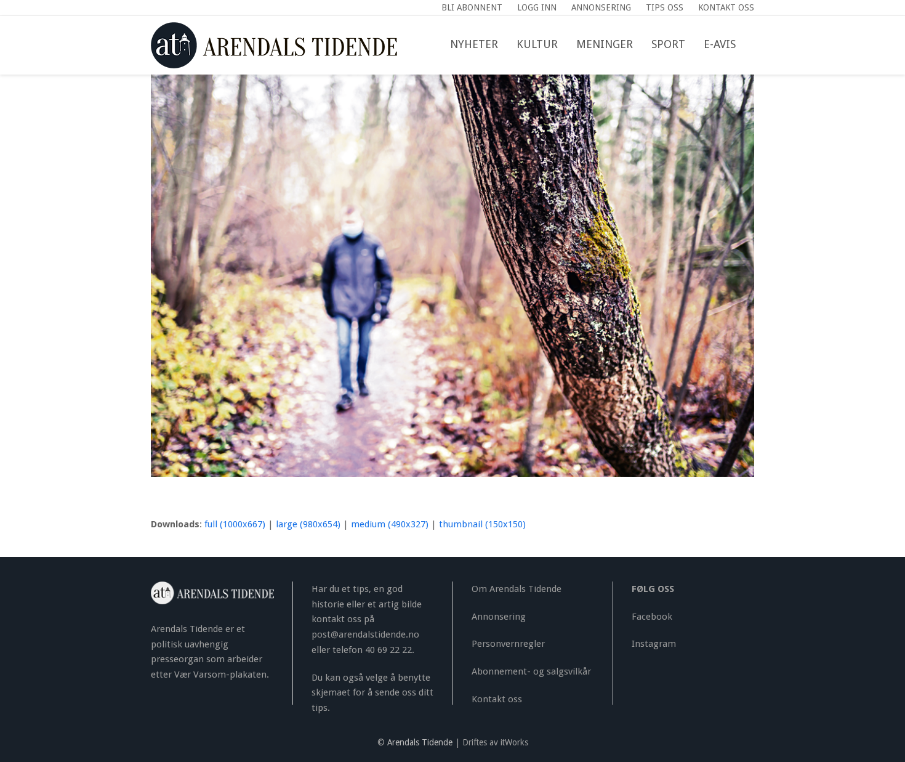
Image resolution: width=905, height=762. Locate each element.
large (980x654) (308, 524)
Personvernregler (508, 643)
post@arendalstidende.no (365, 634)
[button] (754, 45)
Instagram (654, 643)
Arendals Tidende (419, 742)
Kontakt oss (497, 699)
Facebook (652, 616)
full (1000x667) (234, 524)
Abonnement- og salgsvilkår (531, 671)
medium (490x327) (389, 524)
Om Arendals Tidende (516, 588)
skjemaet (331, 692)
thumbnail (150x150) (482, 524)
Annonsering (499, 616)
